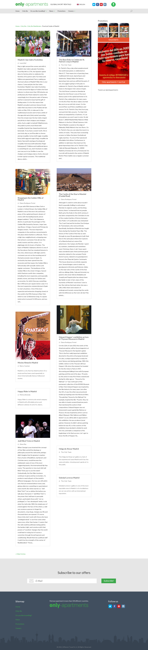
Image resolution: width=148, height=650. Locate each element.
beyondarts (113, 39)
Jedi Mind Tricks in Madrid (29, 441)
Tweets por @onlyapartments (108, 90)
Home (17, 11)
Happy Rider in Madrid (27, 391)
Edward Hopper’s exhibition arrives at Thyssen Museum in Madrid (74, 338)
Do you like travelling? (38, 11)
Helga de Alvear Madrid (69, 449)
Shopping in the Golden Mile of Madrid (30, 199)
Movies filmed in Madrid (28, 362)
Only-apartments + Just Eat (113, 82)
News (51, 11)
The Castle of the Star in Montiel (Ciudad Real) (72, 195)
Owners (71, 11)
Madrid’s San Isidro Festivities (30, 60)
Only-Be (25, 11)
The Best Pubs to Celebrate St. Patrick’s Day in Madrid (72, 60)
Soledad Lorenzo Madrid (69, 477)
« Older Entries (20, 554)
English (82, 4)
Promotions (61, 11)
